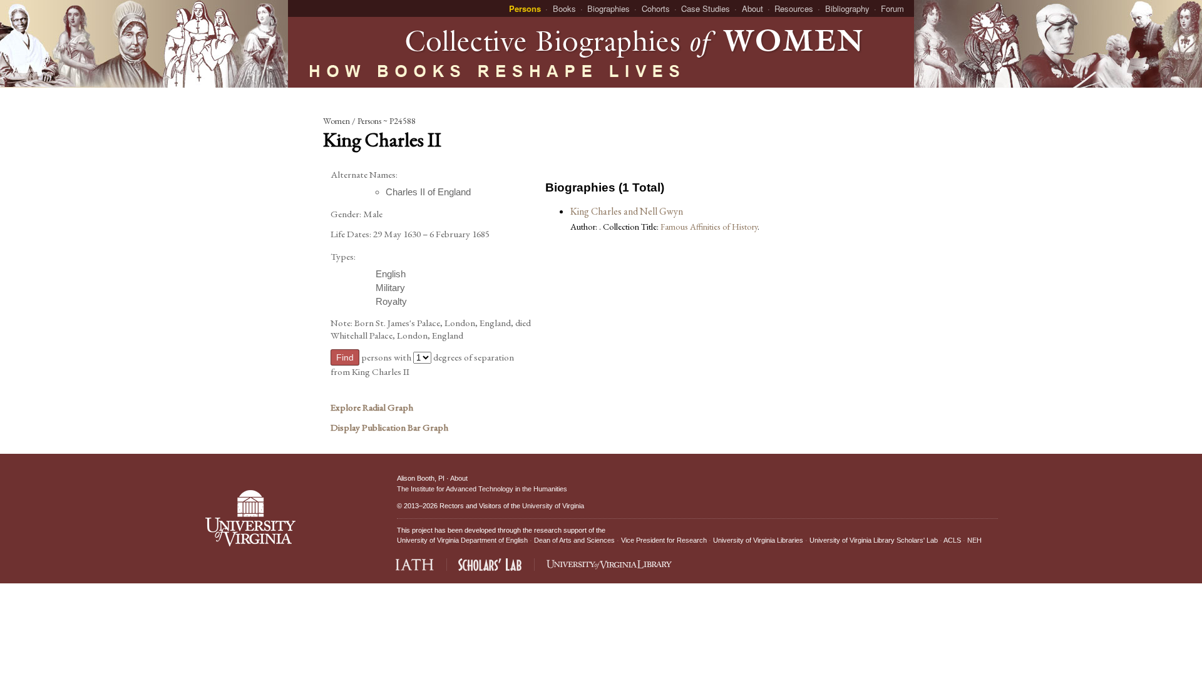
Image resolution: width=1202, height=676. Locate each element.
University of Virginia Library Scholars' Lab (873, 540)
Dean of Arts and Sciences (574, 540)
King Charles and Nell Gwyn (626, 211)
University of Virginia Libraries (758, 540)
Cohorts (656, 8)
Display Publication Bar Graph (389, 427)
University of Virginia (553, 506)
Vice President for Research (664, 540)
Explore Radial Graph (372, 407)
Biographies (608, 8)
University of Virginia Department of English (462, 540)
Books (564, 8)
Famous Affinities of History (709, 226)
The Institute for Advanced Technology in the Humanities (482, 489)
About (752, 8)
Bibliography (847, 8)
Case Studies (705, 8)
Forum (892, 8)
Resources (793, 8)
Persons (525, 8)
